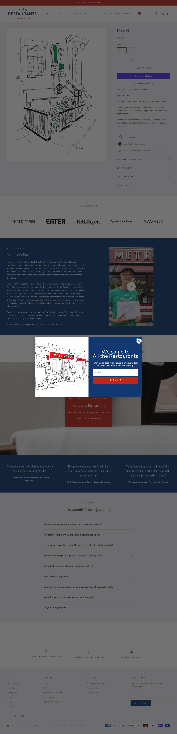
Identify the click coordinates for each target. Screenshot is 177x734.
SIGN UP (115, 380)
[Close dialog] (138, 340)
